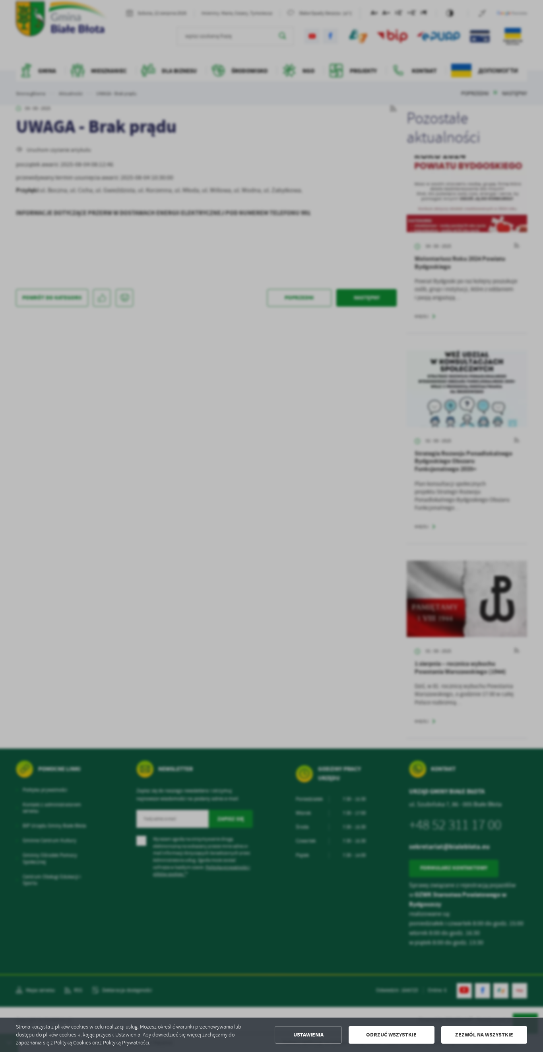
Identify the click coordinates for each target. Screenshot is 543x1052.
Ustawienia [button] (308, 1034)
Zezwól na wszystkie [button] (484, 1034)
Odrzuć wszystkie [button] (391, 1034)
